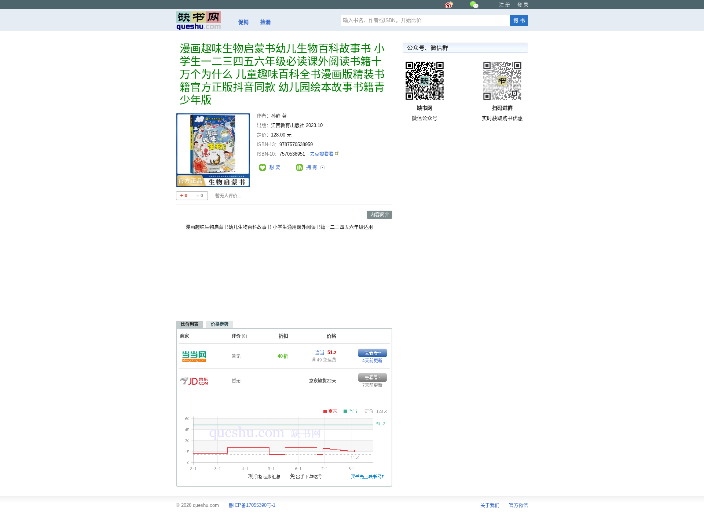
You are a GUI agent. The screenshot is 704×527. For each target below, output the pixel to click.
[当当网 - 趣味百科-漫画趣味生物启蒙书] (194, 354)
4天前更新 (372, 360)
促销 (243, 22)
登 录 (522, 4)
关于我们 (489, 505)
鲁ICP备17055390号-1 (251, 505)
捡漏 (265, 22)
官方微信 (518, 505)
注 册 (504, 4)
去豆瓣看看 (322, 154)
